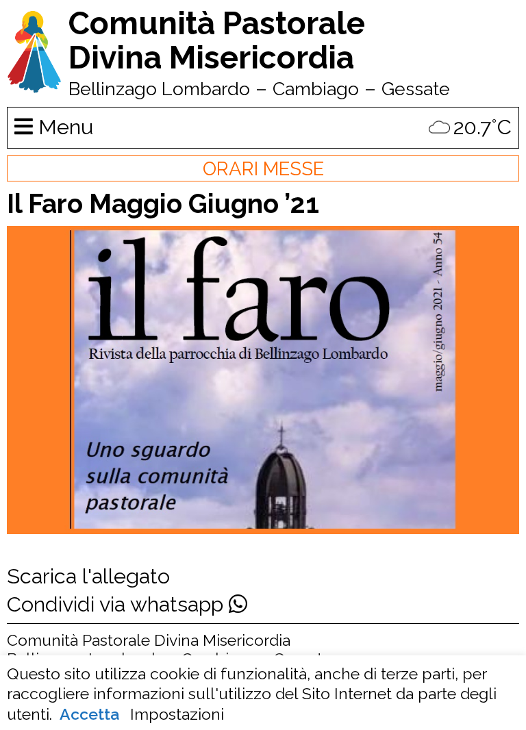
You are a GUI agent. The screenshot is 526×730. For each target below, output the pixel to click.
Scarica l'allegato (88, 576)
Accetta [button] (89, 714)
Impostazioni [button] (177, 714)
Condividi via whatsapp (118, 604)
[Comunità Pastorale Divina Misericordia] (34, 86)
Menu (63, 126)
